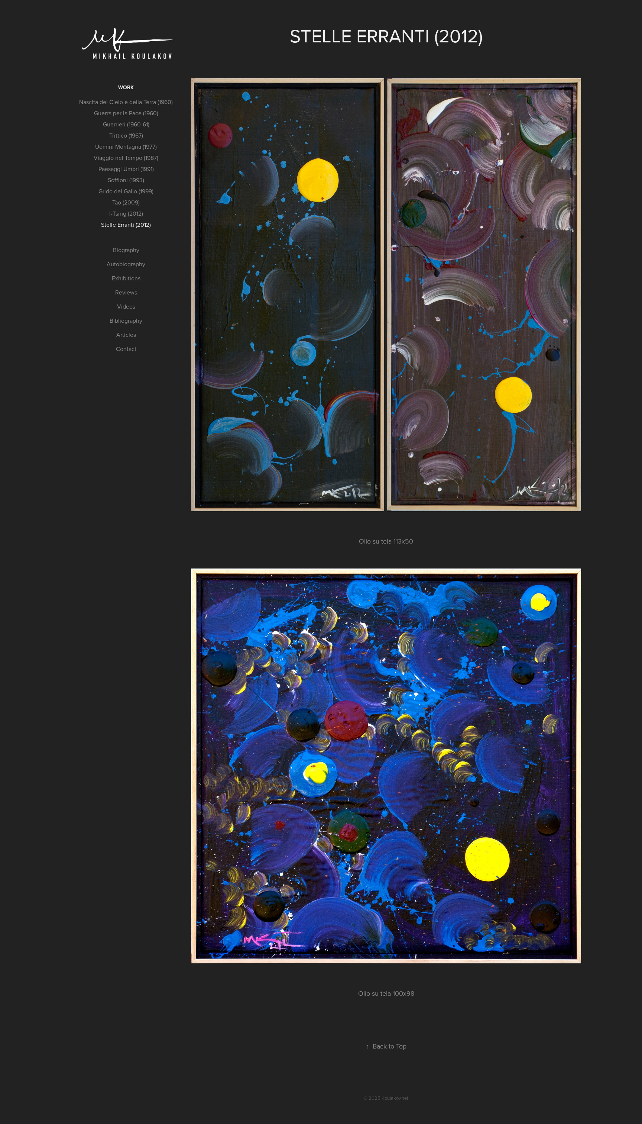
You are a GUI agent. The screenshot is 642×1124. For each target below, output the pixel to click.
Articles (126, 335)
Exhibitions (126, 278)
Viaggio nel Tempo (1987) (126, 158)
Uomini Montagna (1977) (126, 146)
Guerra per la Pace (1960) (126, 113)
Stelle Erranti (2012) (126, 224)
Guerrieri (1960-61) (126, 124)
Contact (126, 349)
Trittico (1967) (126, 135)
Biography (126, 250)
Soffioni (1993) (126, 180)
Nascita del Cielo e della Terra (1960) (126, 102)
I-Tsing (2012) (126, 213)
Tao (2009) (126, 202)
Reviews (126, 292)
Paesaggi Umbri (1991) (126, 169)
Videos (126, 306)
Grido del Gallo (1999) (125, 191)
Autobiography (126, 264)
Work (126, 87)
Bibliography (126, 320)
